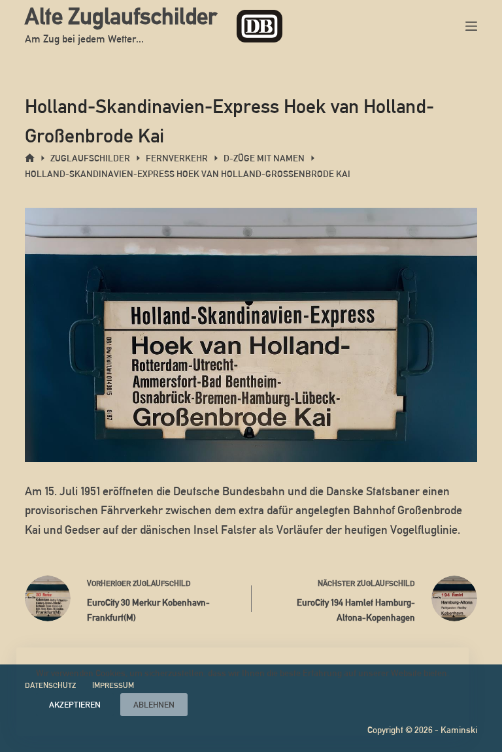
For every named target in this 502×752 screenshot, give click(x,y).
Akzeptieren (75, 705)
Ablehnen (154, 705)
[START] (30, 158)
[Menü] (471, 26)
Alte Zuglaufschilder (121, 16)
